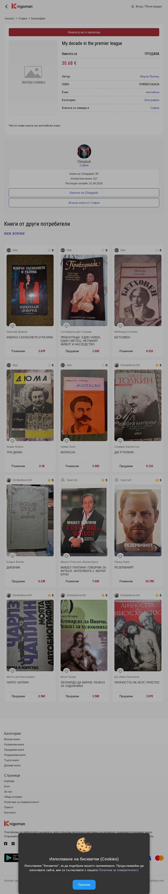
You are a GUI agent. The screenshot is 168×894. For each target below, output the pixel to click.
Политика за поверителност (118, 870)
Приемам (84, 884)
